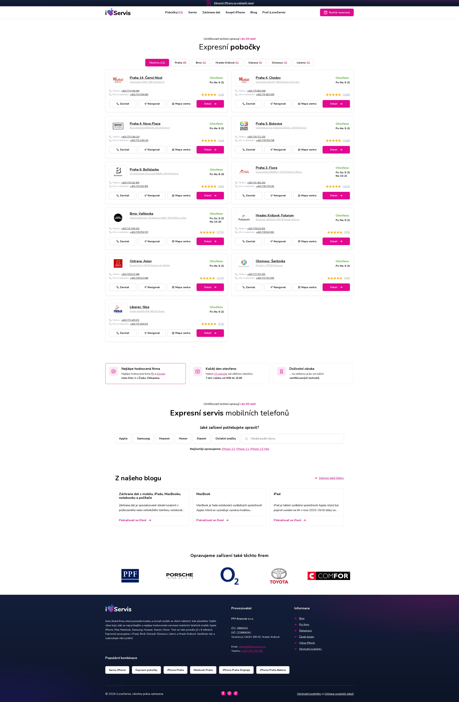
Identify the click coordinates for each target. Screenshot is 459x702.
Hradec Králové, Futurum (275, 215)
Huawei (164, 439)
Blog (253, 12)
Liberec (303, 62)
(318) (221, 140)
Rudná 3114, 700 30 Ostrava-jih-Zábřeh (150, 265)
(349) (221, 186)
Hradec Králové (227, 62)
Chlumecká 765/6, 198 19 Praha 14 (147, 82)
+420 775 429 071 (130, 320)
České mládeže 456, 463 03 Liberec (147, 311)
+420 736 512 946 (130, 274)
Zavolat (124, 103)
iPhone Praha (175, 670)
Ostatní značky (225, 439)
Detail (208, 103)
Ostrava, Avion (141, 261)
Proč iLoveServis (273, 12)
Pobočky (174, 12)
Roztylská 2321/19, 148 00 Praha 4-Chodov (278, 82)
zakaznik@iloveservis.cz (252, 646)
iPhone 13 (228, 449)
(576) (347, 232)
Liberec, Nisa (139, 307)
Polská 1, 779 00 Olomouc (269, 265)
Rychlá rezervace (339, 12)
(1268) (346, 140)
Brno (201, 62)
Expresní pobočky (146, 670)
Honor (183, 439)
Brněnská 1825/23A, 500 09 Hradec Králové (277, 219)
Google (161, 374)
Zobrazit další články (331, 478)
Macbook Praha (203, 670)
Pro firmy (304, 624)
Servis (192, 12)
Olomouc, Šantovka (270, 261)
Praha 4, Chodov (268, 78)
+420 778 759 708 (265, 140)
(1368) (346, 94)
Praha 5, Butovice (269, 123)
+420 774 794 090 (130, 90)
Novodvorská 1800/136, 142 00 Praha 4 (150, 127)
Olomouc (279, 62)
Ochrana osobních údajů (339, 694)
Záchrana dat (211, 12)
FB (152, 374)
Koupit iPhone (235, 12)
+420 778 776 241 (265, 186)
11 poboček (220, 374)
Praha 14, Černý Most (146, 78)
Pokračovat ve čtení (132, 520)
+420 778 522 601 (256, 228)
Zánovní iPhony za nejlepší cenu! (234, 3)
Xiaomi (201, 439)
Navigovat (154, 103)
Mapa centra (182, 103)
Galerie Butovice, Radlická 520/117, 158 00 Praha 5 (281, 127)
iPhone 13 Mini (259, 449)
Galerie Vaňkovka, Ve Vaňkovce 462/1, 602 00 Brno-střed (158, 217)
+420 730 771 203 (256, 136)
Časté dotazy (306, 636)
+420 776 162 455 (130, 182)
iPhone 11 (242, 449)
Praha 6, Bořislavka (144, 169)
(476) (221, 324)
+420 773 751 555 (256, 274)
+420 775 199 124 (130, 136)
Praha (180, 62)
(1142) (220, 278)
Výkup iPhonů (307, 643)
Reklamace (305, 630)
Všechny (157, 62)
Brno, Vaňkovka (141, 213)
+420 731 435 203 (256, 182)
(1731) (220, 232)
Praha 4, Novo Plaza (145, 123)
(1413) (346, 186)
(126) (221, 94)
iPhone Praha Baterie (273, 670)
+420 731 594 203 (130, 228)
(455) (347, 278)
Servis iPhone (117, 670)
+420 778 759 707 (139, 232)
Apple (123, 439)
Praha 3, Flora (266, 168)
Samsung (143, 439)
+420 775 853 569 (265, 94)
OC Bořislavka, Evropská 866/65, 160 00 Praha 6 (154, 173)
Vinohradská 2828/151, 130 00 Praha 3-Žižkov (279, 172)
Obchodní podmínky (310, 649)
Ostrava (255, 62)
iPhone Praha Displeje (236, 670)
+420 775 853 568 (256, 90)
